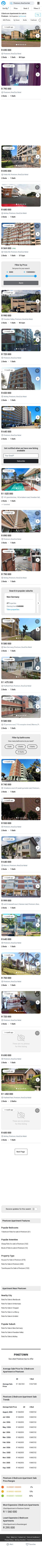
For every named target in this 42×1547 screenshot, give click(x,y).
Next (38, 603)
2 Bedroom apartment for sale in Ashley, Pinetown (21, 213)
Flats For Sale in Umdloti (9, 1316)
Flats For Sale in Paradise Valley (12, 1332)
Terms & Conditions (33, 1537)
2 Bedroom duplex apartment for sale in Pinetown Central (21, 92)
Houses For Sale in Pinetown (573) (13, 1260)
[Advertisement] (21, 123)
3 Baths (32, 747)
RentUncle (3, 3)
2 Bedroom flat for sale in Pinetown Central (21, 53)
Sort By (5, 8)
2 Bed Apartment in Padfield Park (21, 686)
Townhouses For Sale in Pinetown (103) (15, 1268)
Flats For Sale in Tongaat (10, 1308)
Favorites (32, 1544)
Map (38, 15)
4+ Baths (21, 752)
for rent (23, 16)
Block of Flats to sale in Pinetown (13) (14, 1248)
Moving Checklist (20, 1540)
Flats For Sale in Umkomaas (11, 1304)
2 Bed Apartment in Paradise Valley (21, 499)
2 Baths (20, 747)
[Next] (38, 36)
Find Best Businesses (34, 1540)
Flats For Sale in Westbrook (10, 1299)
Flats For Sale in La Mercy (10, 1312)
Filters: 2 (37, 8)
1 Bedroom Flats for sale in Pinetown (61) (15, 1232)
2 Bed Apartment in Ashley (21, 396)
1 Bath (9, 747)
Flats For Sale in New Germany (12, 1328)
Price (15, 8)
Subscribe (21, 461)
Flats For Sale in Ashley (9, 1336)
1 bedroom (33, 20)
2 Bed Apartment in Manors (21, 724)
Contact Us (21, 1537)
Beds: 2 (26, 8)
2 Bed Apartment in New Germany (21, 647)
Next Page (20, 1152)
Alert (11, 1544)
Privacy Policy (9, 1540)
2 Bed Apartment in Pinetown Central (21, 539)
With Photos (6, 20)
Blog (7, 1537)
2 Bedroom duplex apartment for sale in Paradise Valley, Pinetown (21, 319)
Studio (25, 20)
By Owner (17, 20)
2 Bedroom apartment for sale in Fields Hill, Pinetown (21, 174)
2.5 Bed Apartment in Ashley (21, 578)
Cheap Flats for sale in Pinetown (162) (14, 1244)
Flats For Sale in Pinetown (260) (12, 1264)
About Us (14, 1537)
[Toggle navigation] (38, 3)
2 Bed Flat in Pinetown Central (21, 358)
